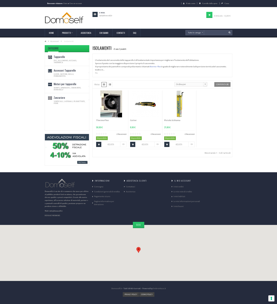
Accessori (54, 41)
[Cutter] (145, 104)
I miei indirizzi (179, 196)
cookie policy (147, 294)
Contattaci (130, 187)
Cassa (227, 3)
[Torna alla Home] (45, 41)
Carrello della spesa (210, 3)
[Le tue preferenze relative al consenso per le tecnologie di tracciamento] (271, 298)
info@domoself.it (105, 15)
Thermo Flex (102, 120)
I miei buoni (178, 206)
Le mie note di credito (182, 192)
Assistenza (130, 192)
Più (96, 73)
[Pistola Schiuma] (179, 104)
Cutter (133, 120)
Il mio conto (190, 3)
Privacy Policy (131, 294)
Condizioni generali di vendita (107, 192)
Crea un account (75, 3)
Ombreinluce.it (159, 288)
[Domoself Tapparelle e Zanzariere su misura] (67, 18)
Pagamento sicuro (102, 196)
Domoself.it (116, 288)
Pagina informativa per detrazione (104, 203)
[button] (138, 250)
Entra (65, 3)
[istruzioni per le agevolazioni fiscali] (67, 150)
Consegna (98, 187)
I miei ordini (178, 187)
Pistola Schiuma (172, 120)
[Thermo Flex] (111, 104)
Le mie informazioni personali (186, 201)
